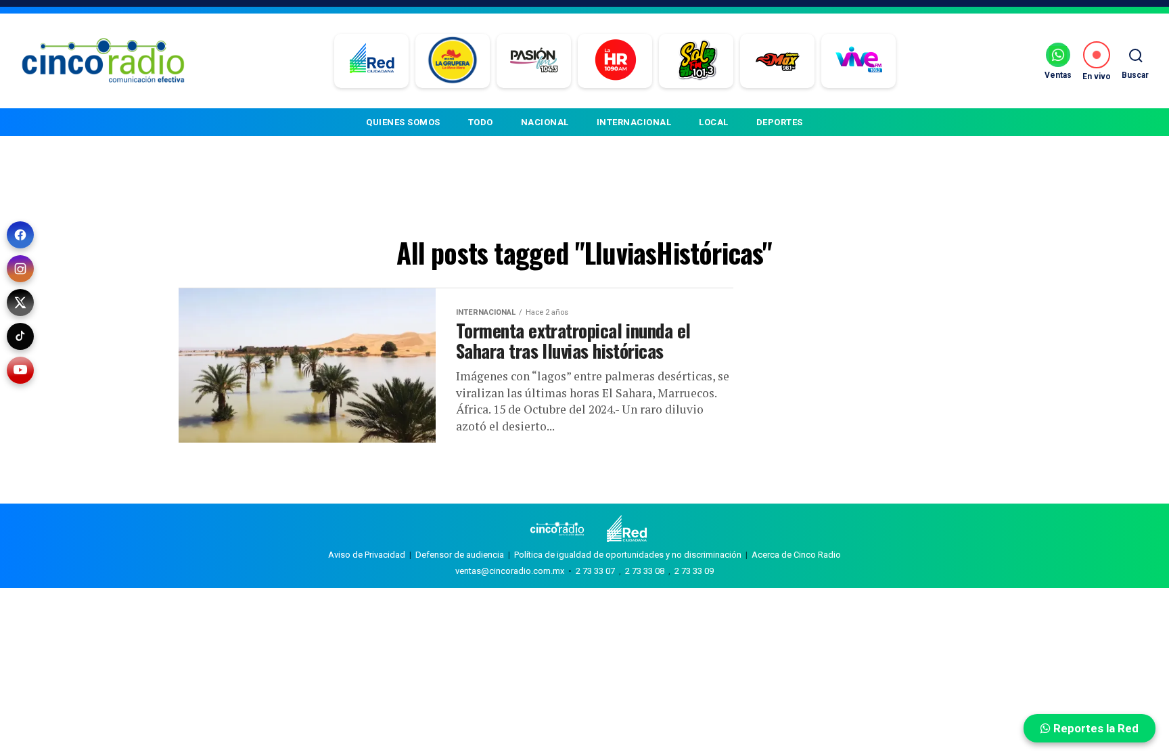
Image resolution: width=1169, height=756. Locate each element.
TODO (480, 122)
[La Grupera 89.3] (452, 61)
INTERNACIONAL (634, 122)
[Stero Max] (777, 61)
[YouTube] (20, 370)
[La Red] (371, 61)
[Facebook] (20, 234)
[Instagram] (20, 268)
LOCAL (714, 122)
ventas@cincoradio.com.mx (509, 571)
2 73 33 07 (595, 571)
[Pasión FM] (534, 61)
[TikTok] (20, 336)
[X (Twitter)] (20, 302)
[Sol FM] (696, 61)
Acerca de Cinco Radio (796, 555)
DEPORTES (779, 122)
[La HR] (615, 61)
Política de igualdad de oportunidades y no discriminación (627, 555)
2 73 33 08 (644, 571)
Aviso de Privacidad (366, 555)
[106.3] (858, 61)
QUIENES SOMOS (403, 122)
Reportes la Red (1095, 728)
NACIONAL (545, 122)
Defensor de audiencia (459, 555)
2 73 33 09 (694, 571)
